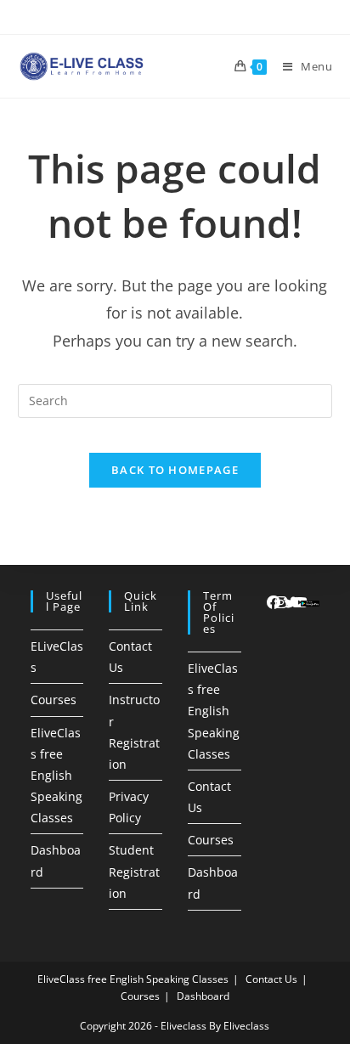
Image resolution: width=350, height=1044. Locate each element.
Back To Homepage (175, 469)
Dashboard (203, 996)
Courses (53, 699)
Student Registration (134, 871)
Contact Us (271, 979)
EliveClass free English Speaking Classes (56, 776)
